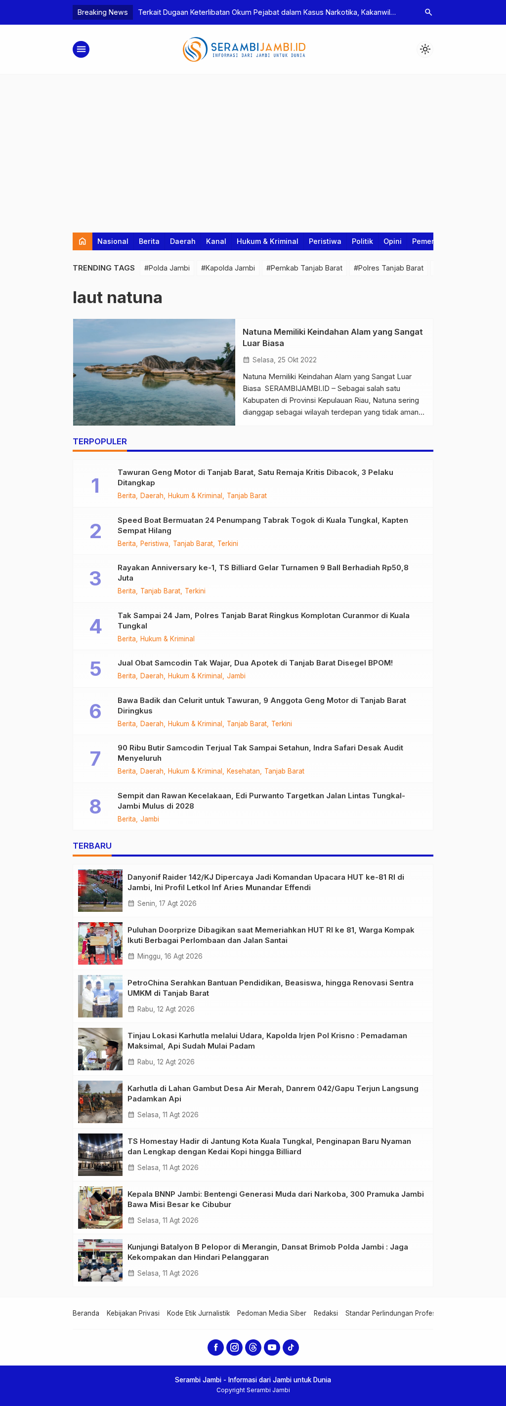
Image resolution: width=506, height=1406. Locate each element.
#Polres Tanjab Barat (388, 268)
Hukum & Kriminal (267, 241)
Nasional (112, 241)
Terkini (227, 544)
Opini (392, 241)
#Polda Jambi (167, 268)
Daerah (183, 241)
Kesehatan (243, 771)
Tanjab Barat (247, 496)
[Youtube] (272, 1347)
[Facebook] (216, 1347)
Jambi (236, 676)
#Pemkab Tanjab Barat (304, 268)
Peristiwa (325, 241)
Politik (362, 241)
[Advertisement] (253, 148)
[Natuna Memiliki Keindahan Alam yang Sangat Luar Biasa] (154, 372)
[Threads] (253, 1347)
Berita (149, 241)
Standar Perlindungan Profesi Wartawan (408, 1313)
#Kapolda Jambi (228, 268)
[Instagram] (234, 1347)
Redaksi (326, 1313)
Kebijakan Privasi (133, 1313)
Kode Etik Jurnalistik (198, 1313)
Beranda (86, 1313)
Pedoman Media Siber (271, 1313)
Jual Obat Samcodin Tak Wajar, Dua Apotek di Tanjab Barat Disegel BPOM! (255, 662)
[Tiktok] (291, 1347)
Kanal (216, 241)
